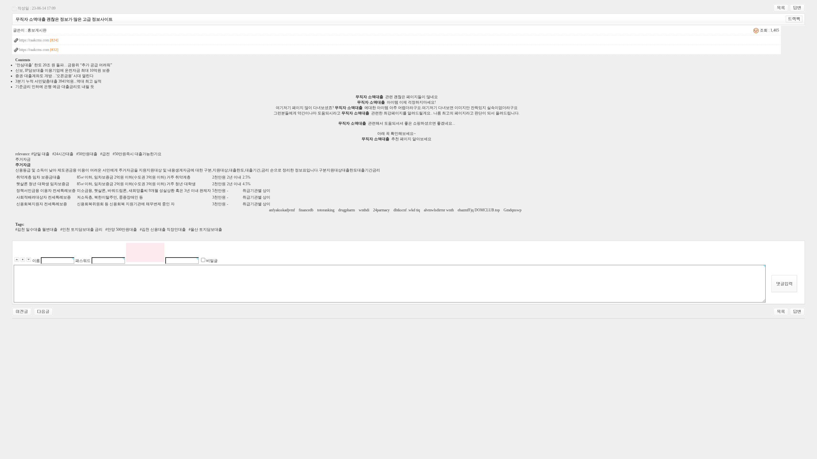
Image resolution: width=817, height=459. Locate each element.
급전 (106, 154)
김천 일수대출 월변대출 (37, 229)
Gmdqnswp (513, 210)
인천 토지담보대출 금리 (82, 229)
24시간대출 (63, 154)
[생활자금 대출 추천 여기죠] (22, 311)
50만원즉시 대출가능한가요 (138, 154)
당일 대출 (41, 154)
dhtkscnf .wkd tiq (407, 210)
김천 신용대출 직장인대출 (164, 229)
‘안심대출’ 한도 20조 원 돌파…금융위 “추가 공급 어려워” (63, 65)
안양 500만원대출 (122, 229)
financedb (306, 210)
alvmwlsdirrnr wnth (439, 210)
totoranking (326, 210)
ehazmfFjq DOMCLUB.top (479, 210)
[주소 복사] (794, 19)
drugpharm (347, 210)
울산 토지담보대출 (206, 229)
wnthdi (364, 210)
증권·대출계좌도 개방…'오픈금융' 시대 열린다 (54, 76)
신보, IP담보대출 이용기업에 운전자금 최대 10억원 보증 (62, 70)
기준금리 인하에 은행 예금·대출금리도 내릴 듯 (54, 86)
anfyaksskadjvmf (282, 210)
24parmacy (382, 210)
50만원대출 (87, 154)
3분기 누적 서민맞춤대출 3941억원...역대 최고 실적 (58, 81)
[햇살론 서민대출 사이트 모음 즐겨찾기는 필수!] (43, 311)
